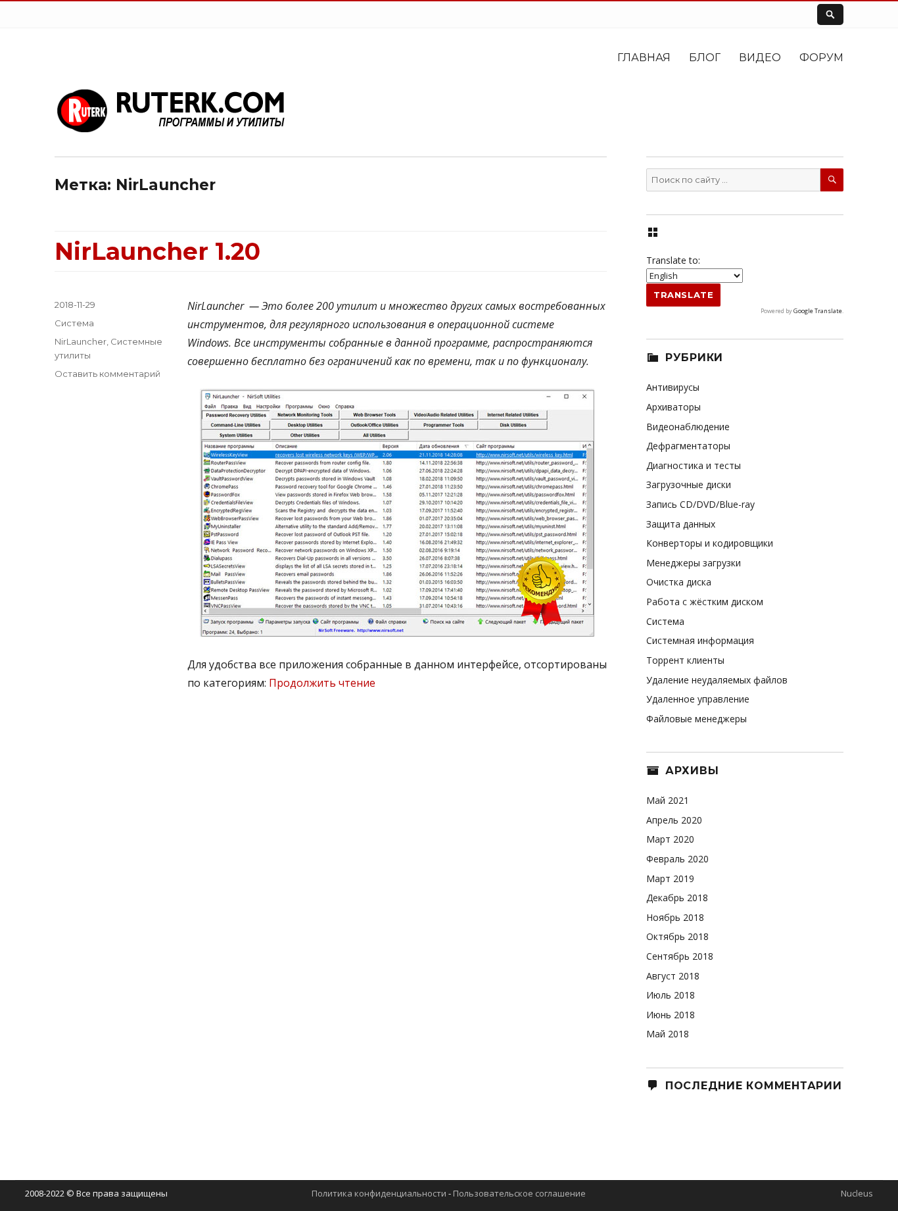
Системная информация (700, 640)
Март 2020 (670, 839)
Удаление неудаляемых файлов (717, 680)
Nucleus (857, 1193)
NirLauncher (80, 341)
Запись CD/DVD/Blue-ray (700, 504)
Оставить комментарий (107, 373)
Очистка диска (678, 582)
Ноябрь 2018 (675, 917)
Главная (644, 57)
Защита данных (680, 524)
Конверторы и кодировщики (709, 543)
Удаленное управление (697, 699)
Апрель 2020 (674, 820)
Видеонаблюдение (688, 426)
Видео (760, 57)
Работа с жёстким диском (704, 601)
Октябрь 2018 (677, 936)
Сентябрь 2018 (679, 956)
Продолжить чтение (322, 683)
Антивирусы (672, 387)
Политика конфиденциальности (379, 1193)
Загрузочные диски (688, 484)
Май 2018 (667, 1033)
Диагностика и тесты (693, 465)
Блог (705, 57)
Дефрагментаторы (688, 445)
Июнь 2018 (670, 1014)
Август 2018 (672, 976)
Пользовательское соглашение (519, 1193)
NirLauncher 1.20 (157, 251)
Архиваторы (673, 407)
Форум (821, 57)
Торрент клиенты (685, 660)
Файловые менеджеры (696, 718)
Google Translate (817, 311)
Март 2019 (670, 878)
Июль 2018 (670, 995)
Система (74, 323)
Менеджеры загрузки (693, 562)
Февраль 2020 (677, 859)
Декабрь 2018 (677, 897)
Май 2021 (667, 800)
